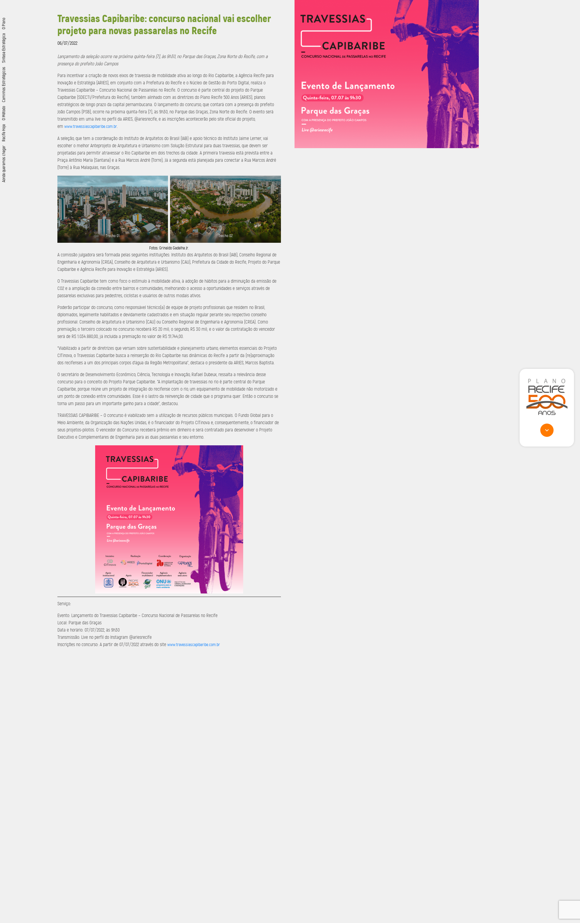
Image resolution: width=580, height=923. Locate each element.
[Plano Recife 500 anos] (546, 397)
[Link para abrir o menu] (546, 430)
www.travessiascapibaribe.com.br (90, 126)
